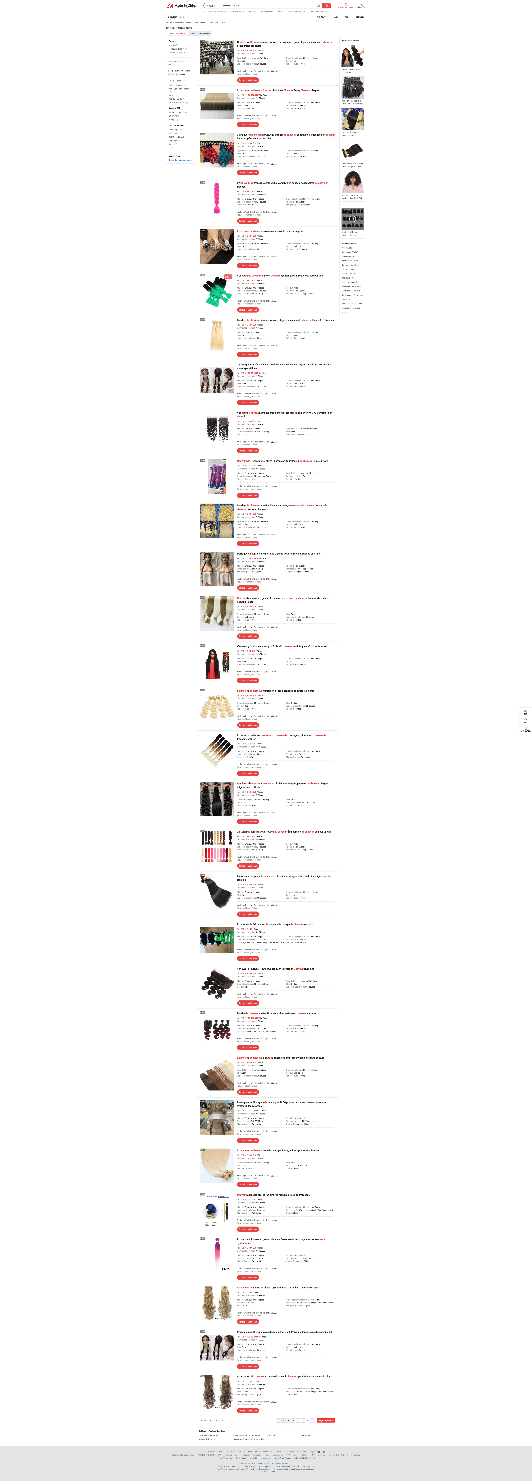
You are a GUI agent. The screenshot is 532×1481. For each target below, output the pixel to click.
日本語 (220, 1455)
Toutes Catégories (178, 17)
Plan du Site (301, 1451)
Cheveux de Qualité (237, 11)
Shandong (176, 129)
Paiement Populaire (267, 11)
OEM (173, 116)
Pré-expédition (299, 11)
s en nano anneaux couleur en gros (270, 231)
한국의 (287, 1455)
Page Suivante (325, 1420)
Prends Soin (222, 11)
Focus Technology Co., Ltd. (265, 1463)
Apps (347, 17)
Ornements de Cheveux (209, 1435)
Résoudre (346, 299)
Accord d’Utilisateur (238, 1451)
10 (210, 1420)
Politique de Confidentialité (258, 1451)
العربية (295, 1455)
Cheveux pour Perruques (352, 295)
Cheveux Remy (348, 278)
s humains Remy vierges (278, 90)
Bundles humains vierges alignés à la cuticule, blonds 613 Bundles (285, 320)
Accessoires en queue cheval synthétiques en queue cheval (285, 1376)
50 (221, 1420)
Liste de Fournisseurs (200, 33)
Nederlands (305, 1455)
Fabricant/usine (178, 85)
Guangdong (176, 136)
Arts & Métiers (174, 45)
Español (238, 1455)
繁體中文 (211, 1455)
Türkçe (330, 1455)
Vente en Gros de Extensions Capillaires (358, 303)
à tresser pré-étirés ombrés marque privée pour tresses (273, 1194)
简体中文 (201, 1455)
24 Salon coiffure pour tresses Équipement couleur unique (284, 831)
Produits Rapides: (210, 11)
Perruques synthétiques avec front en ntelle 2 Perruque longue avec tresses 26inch (284, 1332)
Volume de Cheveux (207, 1439)
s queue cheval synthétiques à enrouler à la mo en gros (278, 1287)
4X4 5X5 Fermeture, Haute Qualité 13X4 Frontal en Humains (275, 968)
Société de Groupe (178, 102)
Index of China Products (282, 1458)
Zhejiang (174, 140)
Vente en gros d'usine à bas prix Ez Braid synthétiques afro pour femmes (282, 646)
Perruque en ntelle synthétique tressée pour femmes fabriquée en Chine (279, 553)
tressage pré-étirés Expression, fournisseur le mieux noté (282, 460)
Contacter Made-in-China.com (282, 1451)
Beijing (173, 144)
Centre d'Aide (211, 1451)
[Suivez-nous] (324, 1451)
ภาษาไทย (321, 1455)
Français (228, 1455)
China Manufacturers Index (260, 1458)
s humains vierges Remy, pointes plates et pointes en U (279, 1150)
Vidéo (202, 41)
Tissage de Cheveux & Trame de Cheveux (249, 1439)
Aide (336, 17)
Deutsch (247, 1455)
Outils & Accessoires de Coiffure (246, 1435)
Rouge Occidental (349, 282)
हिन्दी (313, 1455)
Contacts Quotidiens (284, 11)
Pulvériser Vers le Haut (351, 286)
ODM (173, 119)
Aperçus (312, 1451)
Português (257, 1455)
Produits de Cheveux (178, 49)
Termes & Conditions (267, 1471)
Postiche (271, 1435)
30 (215, 1420)
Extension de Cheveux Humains (355, 308)
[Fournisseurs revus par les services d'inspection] (180, 71)
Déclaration (223, 1451)
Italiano (266, 1455)
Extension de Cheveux (351, 290)
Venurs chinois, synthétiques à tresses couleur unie (280, 275)
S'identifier (361, 7)
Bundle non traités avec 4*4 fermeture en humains (276, 1013)
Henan (173, 133)
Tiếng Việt (340, 1455)
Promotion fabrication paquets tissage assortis (275, 924)
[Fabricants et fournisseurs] (181, 6)
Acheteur (321, 17)
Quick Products (241, 1458)
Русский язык (277, 1455)
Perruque (306, 1435)
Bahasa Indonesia (353, 1455)
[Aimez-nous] (319, 1451)
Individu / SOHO (177, 99)
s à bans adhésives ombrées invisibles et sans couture (280, 1057)
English (192, 1455)
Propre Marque (178, 112)
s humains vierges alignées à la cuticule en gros (275, 690)
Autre (172, 95)
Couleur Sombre (313, 11)
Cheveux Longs (251, 11)
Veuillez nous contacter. (181, 160)
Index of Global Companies (304, 1458)
